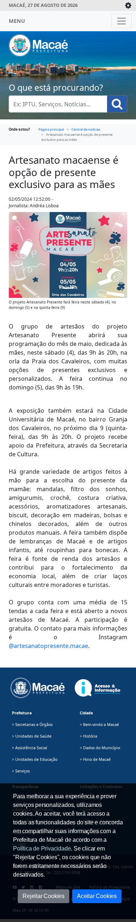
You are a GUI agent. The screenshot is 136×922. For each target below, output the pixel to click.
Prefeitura (22, 712)
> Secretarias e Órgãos (32, 724)
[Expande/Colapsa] (128, 5)
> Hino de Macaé (95, 759)
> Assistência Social (29, 747)
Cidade (86, 712)
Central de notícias (85, 129)
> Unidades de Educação (34, 759)
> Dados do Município (100, 747)
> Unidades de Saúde (31, 736)
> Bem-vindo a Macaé (99, 724)
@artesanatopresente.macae (48, 646)
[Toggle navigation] (121, 21)
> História (88, 736)
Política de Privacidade (42, 848)
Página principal (51, 129)
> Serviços (21, 771)
